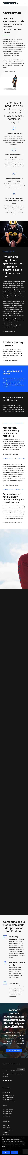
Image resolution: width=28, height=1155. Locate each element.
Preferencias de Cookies (9, 1101)
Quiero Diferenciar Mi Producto (13, 522)
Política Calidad (6, 1092)
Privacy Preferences (6, 1149)
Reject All (6, 1152)
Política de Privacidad (8, 1097)
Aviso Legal (5, 1094)
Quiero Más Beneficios (11, 360)
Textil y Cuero (6, 1127)
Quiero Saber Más (10, 71)
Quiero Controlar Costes (11, 485)
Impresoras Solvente (8, 1109)
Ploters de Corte (7, 1115)
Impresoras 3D (6, 1116)
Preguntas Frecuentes (8, 1095)
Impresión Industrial (7, 1129)
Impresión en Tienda (8, 1130)
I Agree (14, 1152)
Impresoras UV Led (7, 1111)
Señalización (6, 1125)
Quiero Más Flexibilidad (11, 454)
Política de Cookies (7, 1099)
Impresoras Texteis (7, 1113)
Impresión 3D (6, 1134)
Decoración (5, 1132)
